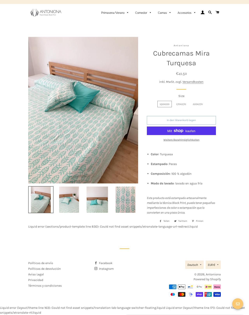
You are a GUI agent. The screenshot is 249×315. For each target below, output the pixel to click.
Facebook (105, 263)
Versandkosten (192, 82)
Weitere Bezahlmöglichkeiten (181, 139)
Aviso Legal (36, 274)
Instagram (106, 268)
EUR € (211, 265)
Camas (163, 12)
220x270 (198, 104)
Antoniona (213, 274)
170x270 (181, 104)
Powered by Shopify (207, 279)
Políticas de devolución (44, 268)
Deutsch (192, 265)
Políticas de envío (40, 263)
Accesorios (185, 12)
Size (181, 96)
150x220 (164, 104)
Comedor (141, 12)
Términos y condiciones (45, 285)
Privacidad (35, 280)
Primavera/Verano (113, 12)
